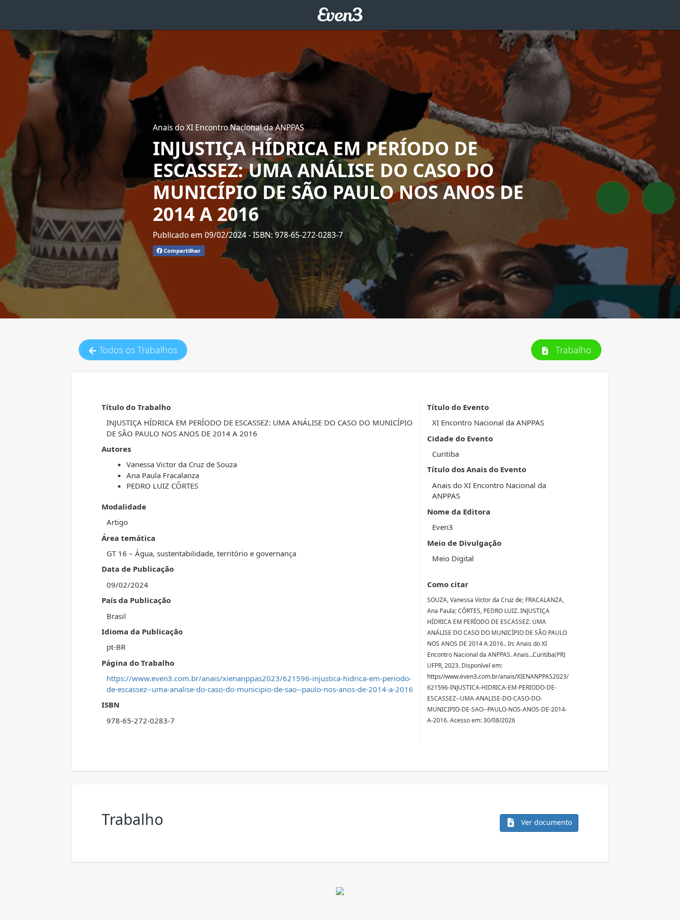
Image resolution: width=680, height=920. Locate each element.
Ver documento (545, 822)
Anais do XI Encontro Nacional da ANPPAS (228, 127)
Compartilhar (181, 250)
